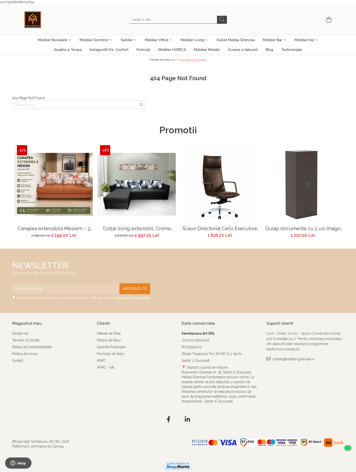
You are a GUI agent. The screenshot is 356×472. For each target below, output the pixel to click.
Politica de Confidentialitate (132, 297)
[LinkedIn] (187, 419)
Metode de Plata (109, 333)
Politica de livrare (24, 354)
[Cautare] (222, 20)
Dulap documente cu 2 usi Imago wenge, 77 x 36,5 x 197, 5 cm (303, 228)
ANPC (101, 360)
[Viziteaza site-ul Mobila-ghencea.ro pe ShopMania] (178, 466)
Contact (17, 360)
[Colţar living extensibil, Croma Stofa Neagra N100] (137, 184)
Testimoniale (291, 50)
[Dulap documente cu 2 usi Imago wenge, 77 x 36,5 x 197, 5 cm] (303, 184)
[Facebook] (168, 419)
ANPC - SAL (106, 367)
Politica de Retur (109, 340)
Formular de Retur (110, 354)
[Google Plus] (178, 419)
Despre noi (20, 333)
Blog (269, 50)
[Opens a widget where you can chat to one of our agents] (18, 463)
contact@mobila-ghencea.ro (293, 359)
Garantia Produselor (111, 347)
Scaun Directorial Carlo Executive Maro (219, 228)
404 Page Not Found (192, 59)
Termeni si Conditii (25, 340)
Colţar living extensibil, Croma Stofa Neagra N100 (136, 228)
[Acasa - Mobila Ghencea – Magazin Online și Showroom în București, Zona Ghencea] (48, 19)
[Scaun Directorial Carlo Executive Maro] (220, 184)
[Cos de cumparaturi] (328, 20)
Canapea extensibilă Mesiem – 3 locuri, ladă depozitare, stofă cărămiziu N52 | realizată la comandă (54, 228)
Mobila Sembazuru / (164, 59)
